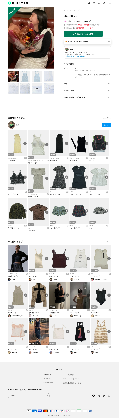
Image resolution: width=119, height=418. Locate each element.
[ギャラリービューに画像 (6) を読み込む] (25, 88)
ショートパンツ (55, 228)
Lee (29, 228)
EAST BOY (92, 158)
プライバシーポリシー (71, 379)
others (10, 192)
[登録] (47, 395)
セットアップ (74, 313)
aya (17, 125)
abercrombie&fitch (34, 274)
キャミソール (53, 276)
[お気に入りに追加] (107, 34)
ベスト (91, 160)
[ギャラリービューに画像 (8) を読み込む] (49, 88)
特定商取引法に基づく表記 (71, 383)
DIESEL (72, 274)
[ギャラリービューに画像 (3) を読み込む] (37, 76)
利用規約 (71, 375)
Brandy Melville (34, 347)
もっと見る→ (106, 118)
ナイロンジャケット (14, 228)
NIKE (71, 192)
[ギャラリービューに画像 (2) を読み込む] (25, 76)
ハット (91, 228)
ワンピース (11, 160)
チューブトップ (13, 194)
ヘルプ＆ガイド (48, 378)
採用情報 (48, 374)
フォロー (106, 125)
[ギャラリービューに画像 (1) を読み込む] (13, 76)
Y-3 (92, 274)
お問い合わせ (48, 383)
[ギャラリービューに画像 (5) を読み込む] (13, 88)
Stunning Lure (53, 310)
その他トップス (55, 160)
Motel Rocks (53, 274)
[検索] (88, 2)
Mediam (10, 310)
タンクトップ (32, 163)
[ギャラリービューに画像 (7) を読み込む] (37, 88)
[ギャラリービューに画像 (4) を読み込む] (49, 76)
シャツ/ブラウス (55, 194)
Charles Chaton (12, 158)
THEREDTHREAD (13, 274)
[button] (109, 2)
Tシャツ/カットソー (76, 194)
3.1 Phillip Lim (32, 194)
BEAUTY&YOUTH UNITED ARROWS (37, 160)
